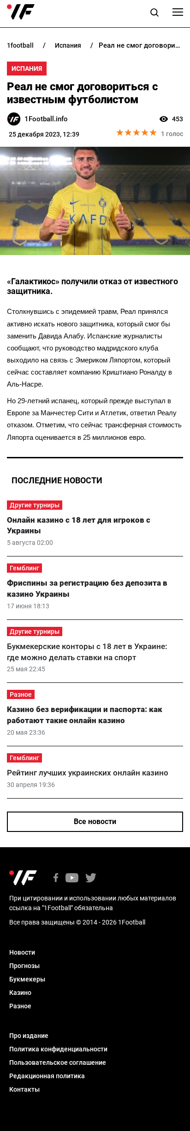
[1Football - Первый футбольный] (21, 12)
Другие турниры (34, 505)
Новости (22, 952)
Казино (20, 992)
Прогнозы (24, 965)
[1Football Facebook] (56, 878)
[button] (154, 13)
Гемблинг (24, 568)
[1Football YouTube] (71, 878)
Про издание (28, 1035)
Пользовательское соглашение (57, 1062)
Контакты (24, 1089)
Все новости (95, 821)
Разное (21, 694)
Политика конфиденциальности (58, 1049)
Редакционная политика (47, 1076)
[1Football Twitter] (90, 878)
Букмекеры (27, 979)
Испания (27, 68)
